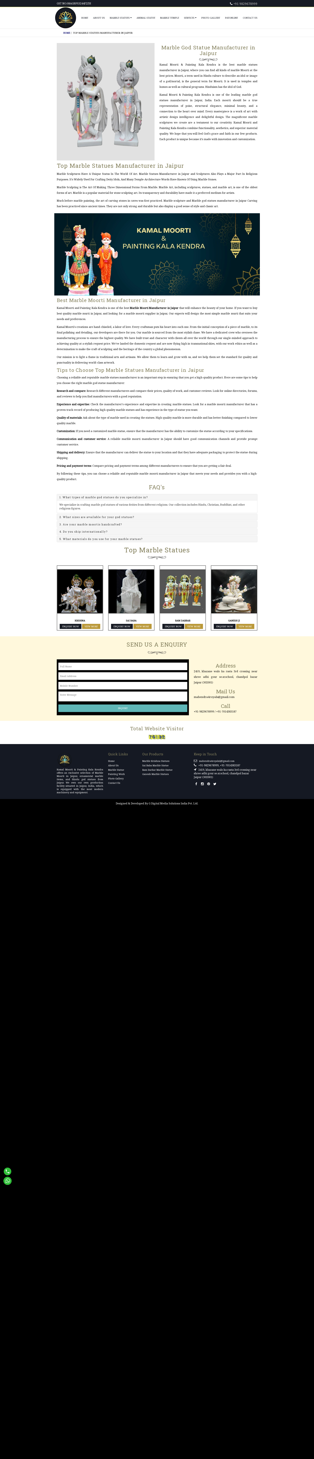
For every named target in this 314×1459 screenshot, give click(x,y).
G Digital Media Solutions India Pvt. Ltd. (173, 803)
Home (84, 17)
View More (91, 626)
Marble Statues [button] (120, 17)
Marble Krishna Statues (155, 761)
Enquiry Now (70, 626)
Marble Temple (169, 17)
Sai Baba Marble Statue (155, 765)
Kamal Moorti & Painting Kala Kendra (185, 94)
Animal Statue (146, 17)
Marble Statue (116, 769)
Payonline (231, 17)
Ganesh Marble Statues (155, 774)
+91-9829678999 (204, 711)
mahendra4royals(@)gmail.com (217, 761)
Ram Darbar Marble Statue (157, 769)
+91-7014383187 (226, 711)
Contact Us (250, 17)
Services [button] (189, 17)
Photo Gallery (210, 17)
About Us (99, 17)
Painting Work (116, 774)
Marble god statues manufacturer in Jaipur (219, 200)
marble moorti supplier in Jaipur (146, 313)
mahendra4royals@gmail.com (214, 697)
